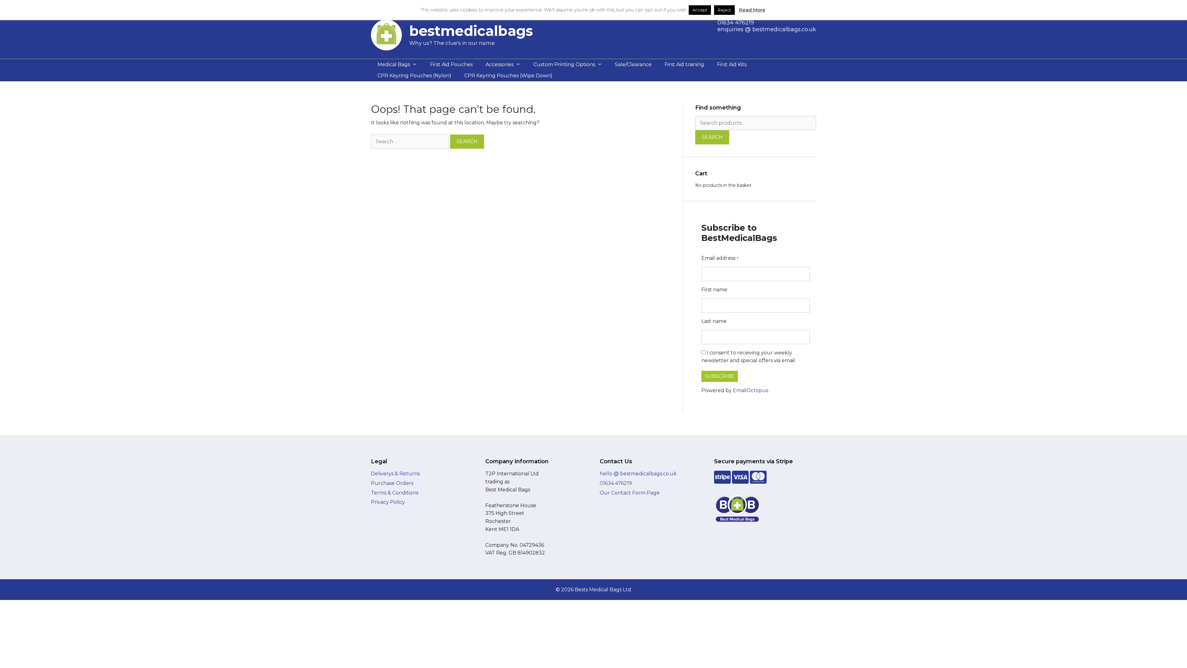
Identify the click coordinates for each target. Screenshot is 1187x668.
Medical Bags (393, 64)
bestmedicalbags (471, 30)
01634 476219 (735, 22)
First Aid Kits (732, 64)
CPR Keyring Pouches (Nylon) (414, 76)
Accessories (499, 64)
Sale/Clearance (633, 64)
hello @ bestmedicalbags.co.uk (638, 474)
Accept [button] (699, 9)
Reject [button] (724, 9)
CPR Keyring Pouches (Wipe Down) (508, 76)
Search (712, 137)
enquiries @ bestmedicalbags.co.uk (766, 29)
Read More (752, 10)
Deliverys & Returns (395, 474)
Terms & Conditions (394, 493)
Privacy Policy (388, 502)
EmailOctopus (750, 390)
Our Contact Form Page (630, 493)
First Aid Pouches (451, 64)
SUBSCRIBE (719, 376)
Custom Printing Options (564, 64)
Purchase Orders (392, 483)
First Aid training (684, 64)
